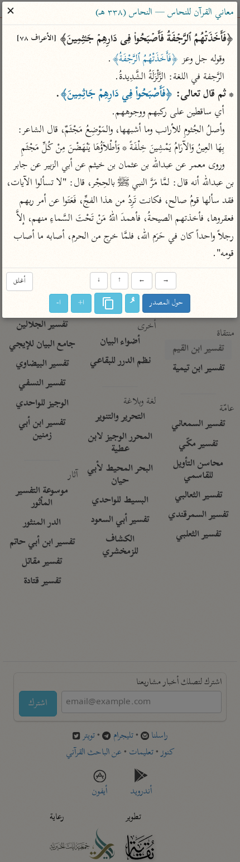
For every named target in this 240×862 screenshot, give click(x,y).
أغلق (19, 281)
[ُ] (133, 303)
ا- (59, 303)
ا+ (82, 303)
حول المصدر (167, 303)
